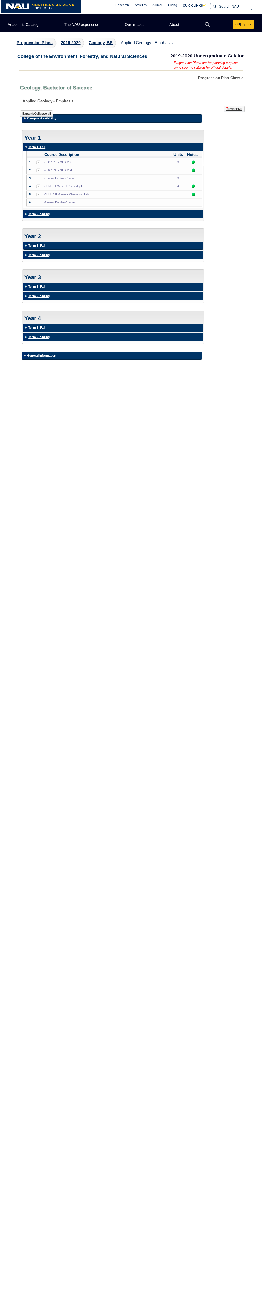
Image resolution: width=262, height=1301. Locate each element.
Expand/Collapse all (36, 113)
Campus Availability (41, 118)
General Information (41, 355)
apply (241, 23)
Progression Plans (35, 43)
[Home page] (41, 6)
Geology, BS (101, 43)
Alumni (157, 5)
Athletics (141, 5)
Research (122, 5)
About (174, 24)
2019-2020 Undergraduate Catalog (207, 55)
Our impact (134, 24)
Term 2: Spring (39, 215)
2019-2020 (71, 43)
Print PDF (235, 109)
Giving (172, 5)
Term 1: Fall (36, 148)
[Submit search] (214, 6)
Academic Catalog (23, 24)
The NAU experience (81, 24)
